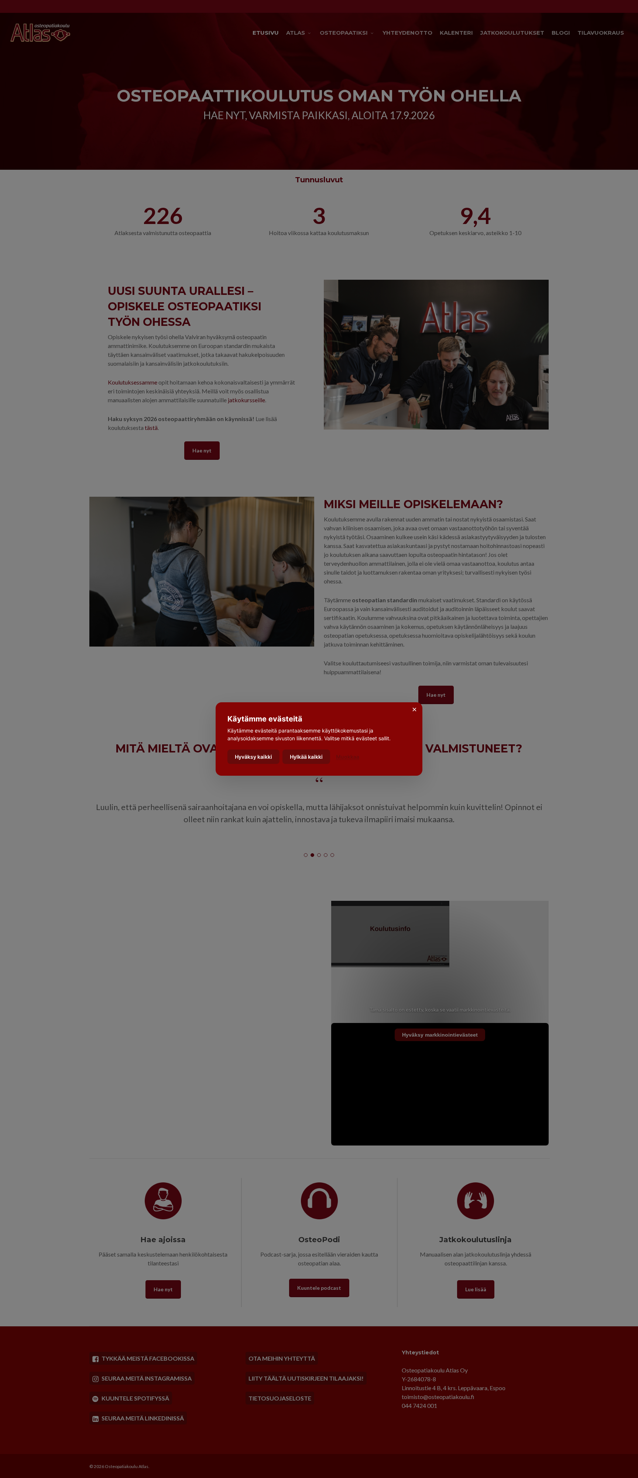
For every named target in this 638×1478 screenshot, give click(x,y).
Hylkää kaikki (306, 757)
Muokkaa (347, 757)
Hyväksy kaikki (253, 757)
